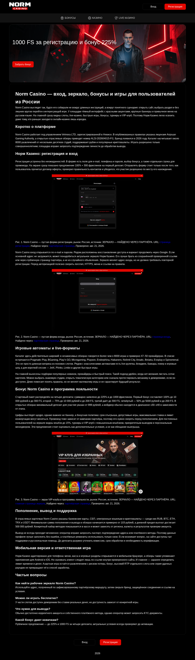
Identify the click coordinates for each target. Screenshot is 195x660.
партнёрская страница (61, 246)
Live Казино (127, 18)
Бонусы (70, 18)
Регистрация (175, 6)
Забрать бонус (23, 64)
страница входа (161, 336)
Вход (153, 6)
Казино (97, 18)
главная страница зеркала (30, 503)
